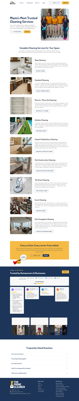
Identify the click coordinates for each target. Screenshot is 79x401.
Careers (39, 381)
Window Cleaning (60, 378)
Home (39, 376)
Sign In (44, 2)
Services (21, 2)
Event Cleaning (59, 384)
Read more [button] (59, 299)
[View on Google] (27, 289)
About (39, 379)
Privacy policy (41, 384)
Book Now (65, 2)
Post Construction (60, 389)
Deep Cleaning (59, 376)
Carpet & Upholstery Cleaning (62, 379)
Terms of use (41, 383)
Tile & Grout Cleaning (60, 381)
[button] (22, 3)
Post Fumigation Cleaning (61, 383)
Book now (27, 31)
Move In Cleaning (59, 386)
